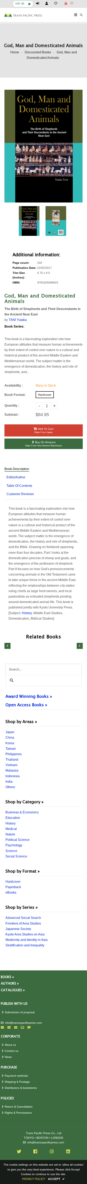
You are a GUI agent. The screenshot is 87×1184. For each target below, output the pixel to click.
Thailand (11, 759)
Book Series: (14, 326)
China (9, 737)
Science (11, 851)
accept (56, 1179)
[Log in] (39, 3)
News (8, 1057)
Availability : (13, 385)
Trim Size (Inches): (19, 275)
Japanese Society (18, 929)
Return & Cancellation (19, 1106)
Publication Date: (24, 267)
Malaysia (11, 770)
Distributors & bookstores (21, 1087)
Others (10, 787)
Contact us (11, 1050)
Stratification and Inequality (24, 945)
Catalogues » (13, 990)
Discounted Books (38, 52)
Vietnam (11, 765)
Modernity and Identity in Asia (26, 940)
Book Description (16, 469)
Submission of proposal (20, 1012)
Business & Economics (22, 812)
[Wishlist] (57, 3)
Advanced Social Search (23, 917)
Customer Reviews (20, 494)
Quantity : (11, 405)
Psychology (13, 845)
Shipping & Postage (17, 1081)
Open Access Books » (26, 705)
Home (14, 52)
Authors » (10, 983)
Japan (9, 732)
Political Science (17, 839)
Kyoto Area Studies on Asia (25, 934)
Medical (11, 829)
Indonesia (12, 776)
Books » (7, 977)
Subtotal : (11, 414)
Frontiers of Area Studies (23, 923)
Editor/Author (15, 477)
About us (10, 1044)
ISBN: (16, 282)
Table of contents (19, 485)
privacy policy (33, 1179)
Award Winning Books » (28, 696)
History (10, 823)
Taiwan (10, 748)
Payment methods (16, 1075)
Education (12, 817)
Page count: (21, 262)
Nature (10, 834)
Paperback (13, 887)
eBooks (10, 892)
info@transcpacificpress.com (23, 1022)
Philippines (13, 754)
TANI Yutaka (18, 320)
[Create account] (48, 3)
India (9, 781)
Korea (9, 743)
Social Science (16, 856)
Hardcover (12, 881)
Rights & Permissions (18, 1112)
